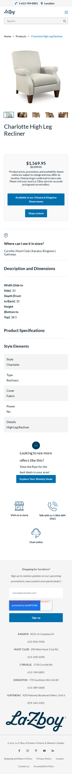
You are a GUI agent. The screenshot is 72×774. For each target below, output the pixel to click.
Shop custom (36, 213)
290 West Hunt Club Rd (36, 649)
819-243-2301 (36, 702)
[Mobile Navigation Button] (66, 12)
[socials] (19, 751)
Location (49, 3)
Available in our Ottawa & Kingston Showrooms (36, 199)
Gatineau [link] (10, 254)
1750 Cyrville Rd (36, 664)
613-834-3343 (36, 641)
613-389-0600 (36, 687)
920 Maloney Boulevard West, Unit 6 (36, 695)
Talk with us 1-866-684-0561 (52, 517)
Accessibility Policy (44, 766)
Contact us (23, 766)
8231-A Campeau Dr (36, 633)
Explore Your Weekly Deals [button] (36, 478)
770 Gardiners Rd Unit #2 (36, 679)
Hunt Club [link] (23, 251)
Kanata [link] (36, 251)
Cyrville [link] (9, 251)
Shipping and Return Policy (18, 758)
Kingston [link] (49, 251)
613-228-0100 (36, 656)
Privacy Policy (44, 758)
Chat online (36, 542)
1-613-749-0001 (28, 3)
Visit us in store (19, 515)
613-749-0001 (36, 672)
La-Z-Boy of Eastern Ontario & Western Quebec (39, 743)
